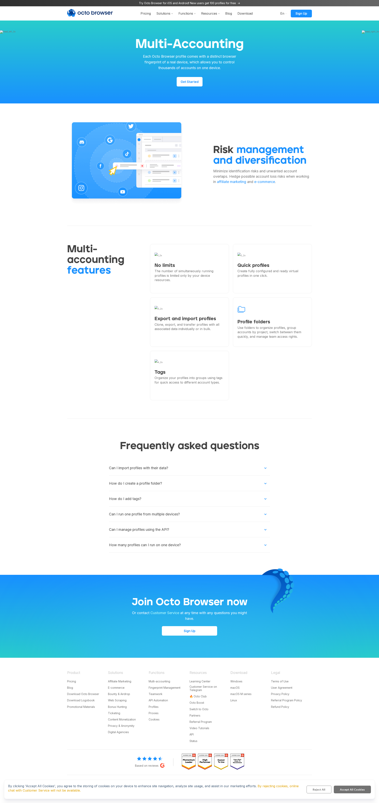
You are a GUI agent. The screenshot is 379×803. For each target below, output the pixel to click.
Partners (195, 715)
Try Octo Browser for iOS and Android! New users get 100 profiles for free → (189, 3)
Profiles (154, 706)
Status (193, 741)
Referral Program (201, 721)
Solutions (163, 13)
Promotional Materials (81, 706)
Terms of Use (280, 681)
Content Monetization (122, 719)
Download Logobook (81, 700)
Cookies (154, 719)
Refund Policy (280, 706)
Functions (185, 13)
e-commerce (264, 182)
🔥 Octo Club (198, 696)
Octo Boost (197, 702)
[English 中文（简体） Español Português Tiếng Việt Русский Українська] (282, 13)
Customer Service (164, 613)
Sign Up (301, 13)
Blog (228, 13)
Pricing (146, 13)
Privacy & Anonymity (121, 725)
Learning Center (200, 681)
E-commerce (116, 687)
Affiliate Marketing (119, 681)
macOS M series (240, 694)
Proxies (154, 713)
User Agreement (281, 687)
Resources (209, 13)
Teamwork (155, 694)
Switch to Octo (199, 709)
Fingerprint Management (164, 687)
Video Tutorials (199, 728)
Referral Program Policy (286, 700)
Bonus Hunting (117, 706)
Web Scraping (117, 700)
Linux (233, 700)
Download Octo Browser (83, 694)
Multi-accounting (159, 681)
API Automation (158, 700)
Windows (236, 681)
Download (245, 13)
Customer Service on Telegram (203, 688)
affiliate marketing (231, 182)
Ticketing (114, 713)
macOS (235, 687)
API (192, 734)
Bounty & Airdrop (119, 694)
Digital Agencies (118, 732)
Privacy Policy (280, 694)
